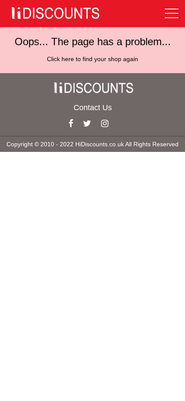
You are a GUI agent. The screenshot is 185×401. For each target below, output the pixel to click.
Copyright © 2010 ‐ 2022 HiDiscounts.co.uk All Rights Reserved (92, 144)
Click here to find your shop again (92, 59)
